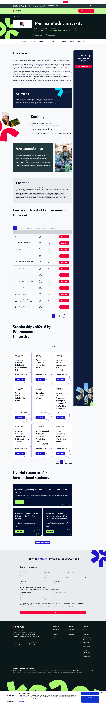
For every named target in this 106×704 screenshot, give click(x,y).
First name (22, 570)
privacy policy (82, 603)
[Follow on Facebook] (20, 644)
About (84, 629)
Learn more (20, 379)
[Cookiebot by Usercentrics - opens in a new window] (10, 702)
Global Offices (86, 634)
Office (44, 597)
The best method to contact (60, 592)
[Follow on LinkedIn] (15, 644)
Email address (23, 575)
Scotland (55, 634)
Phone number (68, 570)
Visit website (51, 35)
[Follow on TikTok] (35, 644)
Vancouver (41, 6)
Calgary (34, 6)
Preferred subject (58, 581)
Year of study (68, 575)
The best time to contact (25, 592)
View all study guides (42, 542)
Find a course (28, 11)
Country (22, 597)
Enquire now (64, 236)
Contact (74, 11)
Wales (54, 632)
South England (38, 35)
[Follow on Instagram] (30, 644)
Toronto (30, 6)
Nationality (45, 575)
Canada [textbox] (44, 577)
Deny (90, 700)
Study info (34, 11)
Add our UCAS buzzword (32, 5)
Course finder (71, 629)
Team (84, 632)
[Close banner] (101, 692)
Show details (21, 701)
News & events (59, 11)
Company (67, 11)
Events (69, 637)
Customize (89, 697)
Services (41, 11)
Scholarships (71, 634)
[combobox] (67, 572)
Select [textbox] (66, 577)
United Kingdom (56, 629)
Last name (45, 570)
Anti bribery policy (87, 637)
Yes (65, 1)
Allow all (90, 693)
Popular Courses (49, 11)
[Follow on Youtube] (25, 644)
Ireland (54, 637)
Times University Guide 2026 (43, 122)
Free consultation (83, 66)
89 (66, 316)
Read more (20, 502)
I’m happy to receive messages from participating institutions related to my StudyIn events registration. (43, 609)
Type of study (23, 581)
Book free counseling (85, 11)
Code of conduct (87, 639)
